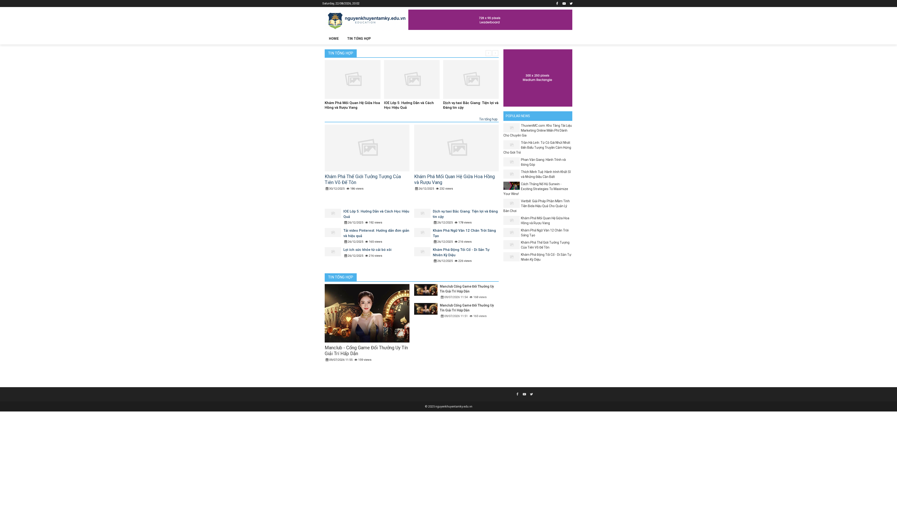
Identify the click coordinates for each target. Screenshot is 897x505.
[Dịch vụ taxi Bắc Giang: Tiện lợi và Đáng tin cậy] (423, 217)
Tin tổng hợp (340, 53)
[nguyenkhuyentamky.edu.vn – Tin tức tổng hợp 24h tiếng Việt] (366, 19)
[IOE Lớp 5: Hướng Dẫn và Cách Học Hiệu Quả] (334, 217)
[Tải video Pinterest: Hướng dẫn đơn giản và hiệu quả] (334, 236)
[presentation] (488, 53)
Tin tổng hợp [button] (359, 38)
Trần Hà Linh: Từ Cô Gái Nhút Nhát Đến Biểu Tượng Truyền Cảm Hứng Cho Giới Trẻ (537, 147)
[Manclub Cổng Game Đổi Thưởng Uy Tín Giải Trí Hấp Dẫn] (427, 291)
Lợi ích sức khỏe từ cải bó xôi (367, 250)
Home (334, 38)
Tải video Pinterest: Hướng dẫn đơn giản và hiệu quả (468, 105)
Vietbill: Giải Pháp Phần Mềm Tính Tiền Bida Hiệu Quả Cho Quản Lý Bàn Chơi (536, 206)
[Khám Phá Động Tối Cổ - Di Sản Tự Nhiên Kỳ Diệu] (423, 255)
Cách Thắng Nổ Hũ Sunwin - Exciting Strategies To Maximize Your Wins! (535, 189)
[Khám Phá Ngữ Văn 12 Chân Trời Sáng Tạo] (423, 236)
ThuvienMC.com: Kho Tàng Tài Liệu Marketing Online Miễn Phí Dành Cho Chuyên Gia (537, 130)
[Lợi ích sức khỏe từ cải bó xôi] (334, 255)
